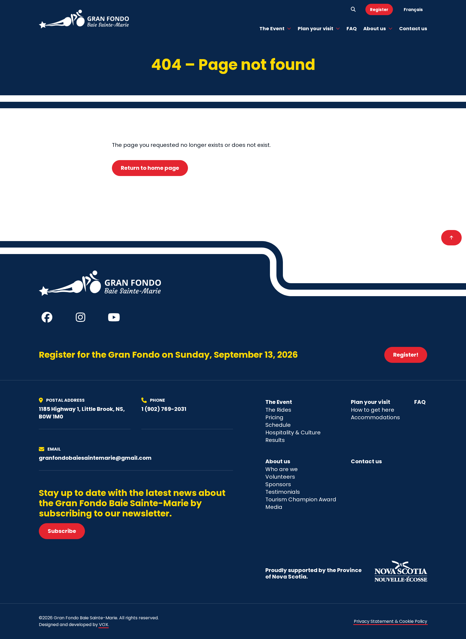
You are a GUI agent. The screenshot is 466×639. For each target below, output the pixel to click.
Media (273, 507)
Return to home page (150, 168)
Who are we (281, 469)
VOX (103, 624)
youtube (114, 317)
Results (275, 440)
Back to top (451, 238)
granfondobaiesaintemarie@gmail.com (95, 458)
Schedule (278, 425)
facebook (47, 317)
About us (374, 28)
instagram (80, 317)
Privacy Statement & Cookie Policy (390, 621)
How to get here (372, 410)
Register (379, 9)
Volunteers (280, 477)
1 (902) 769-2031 (163, 409)
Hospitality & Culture (293, 432)
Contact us (413, 28)
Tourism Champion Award (300, 499)
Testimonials (282, 492)
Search (353, 9)
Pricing (274, 417)
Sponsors (278, 484)
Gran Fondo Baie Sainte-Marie (84, 19)
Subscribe (62, 531)
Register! (405, 355)
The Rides (278, 410)
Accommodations (375, 417)
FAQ (352, 28)
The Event (272, 28)
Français (413, 9)
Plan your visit (315, 28)
